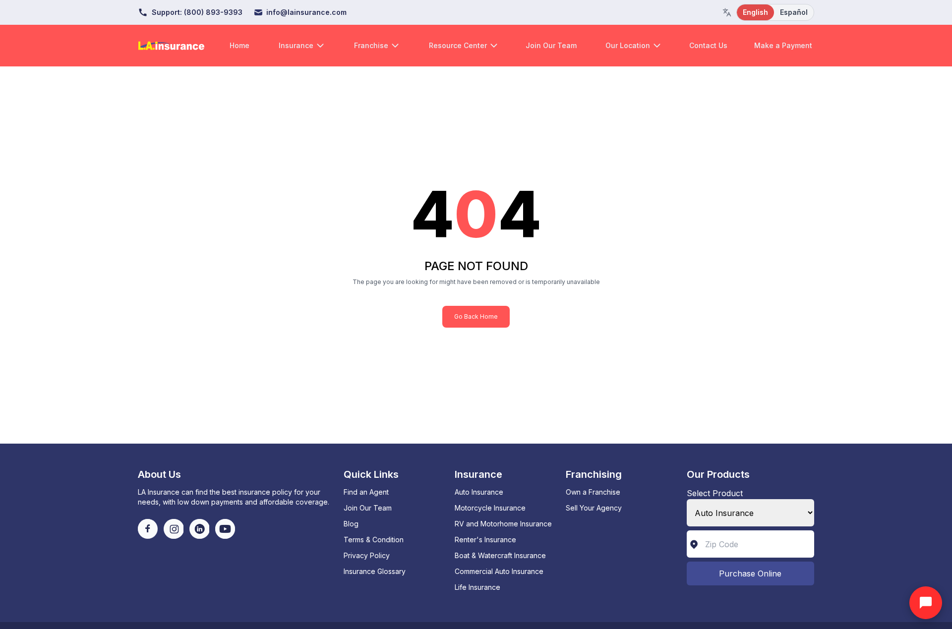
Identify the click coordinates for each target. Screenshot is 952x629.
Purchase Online (750, 573)
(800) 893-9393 (213, 12)
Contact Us (708, 45)
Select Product (715, 493)
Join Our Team (551, 45)
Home (239, 45)
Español (794, 12)
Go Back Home (476, 316)
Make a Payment (783, 45)
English (755, 12)
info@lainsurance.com (306, 12)
